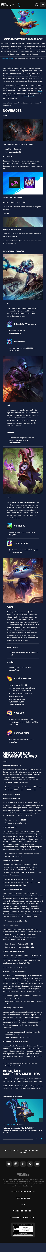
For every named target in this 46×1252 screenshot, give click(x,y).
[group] (23, 1117)
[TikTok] (30, 1164)
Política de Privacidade (23, 1192)
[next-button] (41, 1139)
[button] (7, 58)
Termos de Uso (23, 1198)
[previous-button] (36, 1139)
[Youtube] (37, 1164)
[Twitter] (23, 1164)
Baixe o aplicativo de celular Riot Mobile (23, 1151)
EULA (23, 1204)
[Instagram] (16, 1164)
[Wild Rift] (19, 4)
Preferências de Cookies (23, 1217)
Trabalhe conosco (23, 1211)
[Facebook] (8, 1164)
